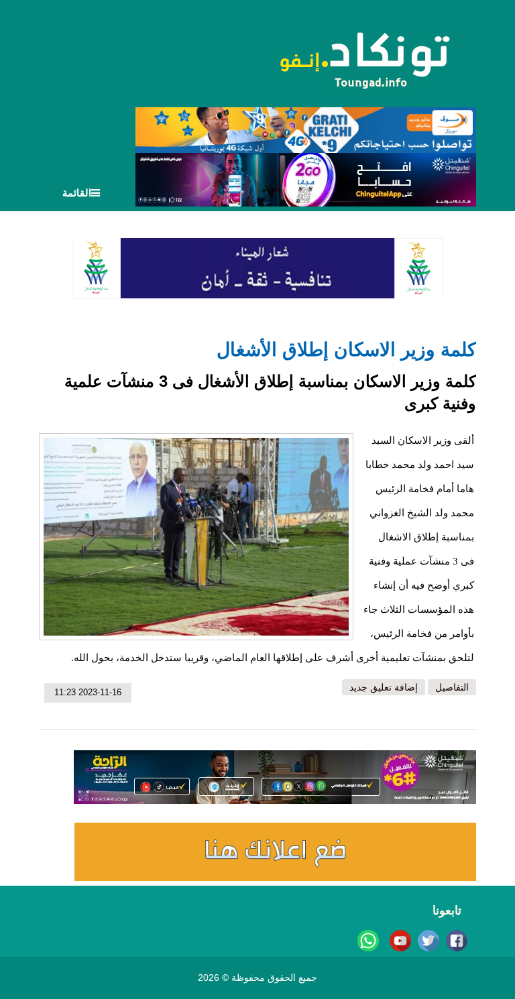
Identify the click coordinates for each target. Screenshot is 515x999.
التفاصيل (452, 687)
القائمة (76, 192)
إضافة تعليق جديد (383, 687)
